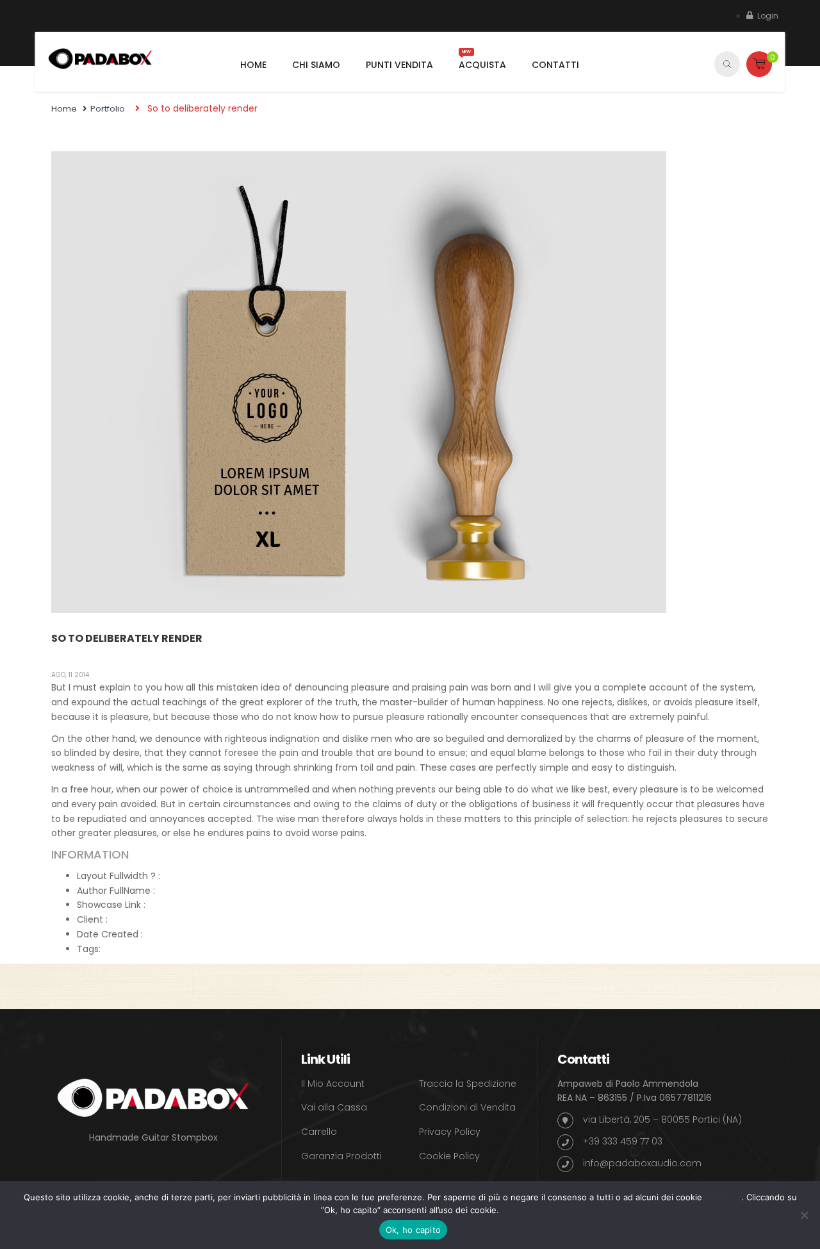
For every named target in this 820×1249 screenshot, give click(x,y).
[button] (759, 64)
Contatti (555, 65)
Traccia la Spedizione (467, 1083)
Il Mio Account (333, 1083)
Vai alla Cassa (334, 1107)
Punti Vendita (399, 65)
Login (767, 15)
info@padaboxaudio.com (642, 1163)
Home (253, 65)
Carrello (319, 1131)
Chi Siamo (316, 65)
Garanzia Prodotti (341, 1156)
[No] (804, 1215)
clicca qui (723, 1197)
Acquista (482, 65)
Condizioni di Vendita (467, 1107)
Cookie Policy (449, 1156)
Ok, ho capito (413, 1230)
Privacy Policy (449, 1131)
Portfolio (107, 109)
